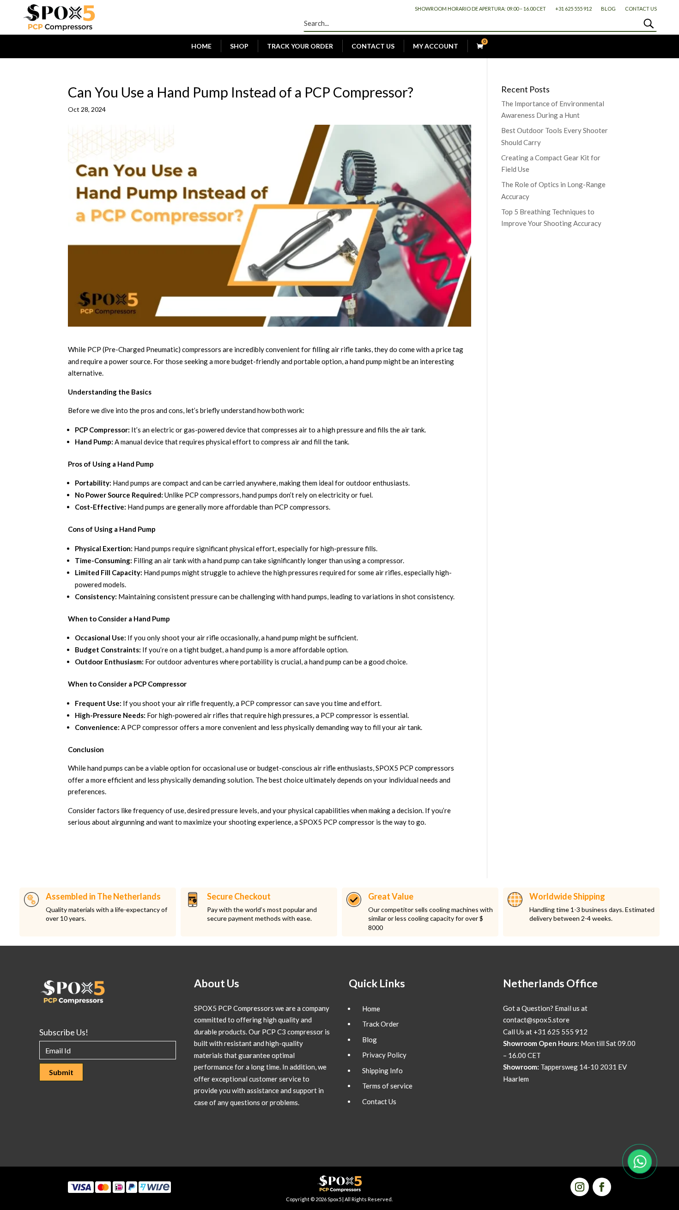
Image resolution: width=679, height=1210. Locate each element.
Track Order (380, 1024)
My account (435, 46)
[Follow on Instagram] (579, 1187)
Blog (608, 9)
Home (201, 46)
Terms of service (387, 1086)
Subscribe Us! (63, 1032)
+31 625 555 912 (573, 9)
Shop (239, 46)
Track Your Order (300, 46)
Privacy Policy (384, 1055)
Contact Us (641, 9)
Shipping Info (382, 1070)
